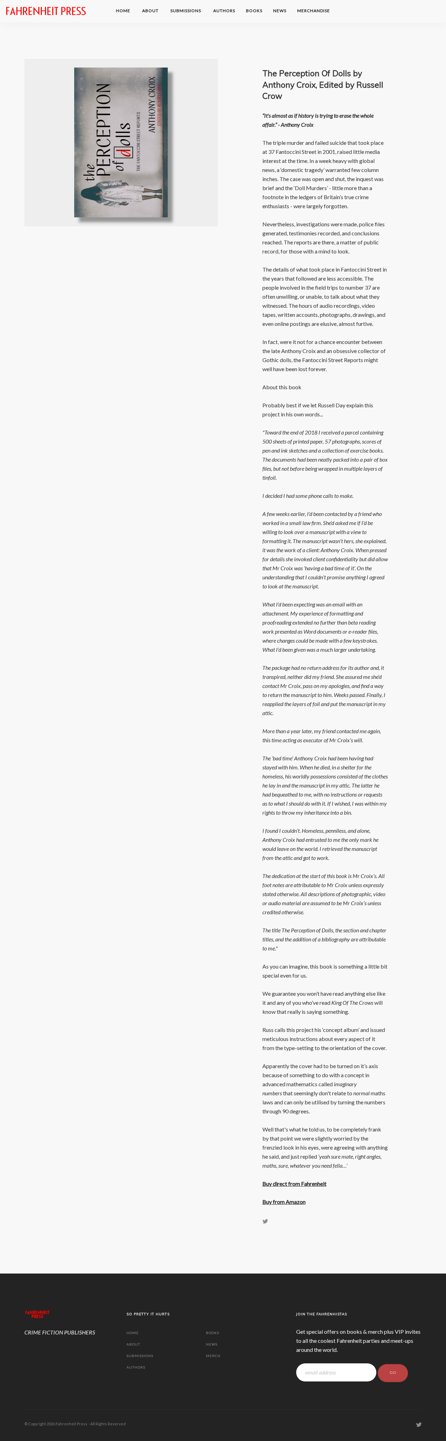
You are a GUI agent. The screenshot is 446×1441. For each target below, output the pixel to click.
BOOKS (254, 10)
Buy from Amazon (284, 1201)
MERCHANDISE (314, 10)
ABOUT (151, 10)
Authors (224, 10)
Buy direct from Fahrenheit (294, 1183)
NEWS (279, 10)
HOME (123, 10)
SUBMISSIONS (186, 10)
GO (393, 1372)
